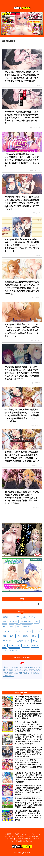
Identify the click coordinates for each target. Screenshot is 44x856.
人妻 (4, 650)
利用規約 (16, 834)
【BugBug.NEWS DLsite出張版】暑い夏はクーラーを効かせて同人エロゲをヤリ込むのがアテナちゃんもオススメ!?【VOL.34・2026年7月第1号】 (28, 815)
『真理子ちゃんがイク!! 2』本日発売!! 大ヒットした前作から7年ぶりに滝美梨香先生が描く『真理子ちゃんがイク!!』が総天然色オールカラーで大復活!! (28, 777)
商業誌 (25, 636)
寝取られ (34, 636)
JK (4, 645)
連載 (11, 626)
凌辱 (36, 622)
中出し (35, 641)
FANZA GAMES (26, 622)
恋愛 (4, 636)
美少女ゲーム (7, 617)
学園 (4, 622)
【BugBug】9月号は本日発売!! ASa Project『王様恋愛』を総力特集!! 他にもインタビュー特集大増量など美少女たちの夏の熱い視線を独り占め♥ (28, 701)
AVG (17, 617)
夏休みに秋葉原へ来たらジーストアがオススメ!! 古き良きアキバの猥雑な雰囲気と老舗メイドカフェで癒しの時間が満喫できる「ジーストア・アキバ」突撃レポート (28, 739)
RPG (4, 626)
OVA (11, 636)
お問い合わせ (21, 836)
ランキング (13, 622)
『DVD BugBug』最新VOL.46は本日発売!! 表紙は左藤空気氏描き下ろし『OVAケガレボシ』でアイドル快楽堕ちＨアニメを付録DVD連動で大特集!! (28, 790)
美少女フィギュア (23, 641)
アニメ (18, 631)
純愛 (18, 636)
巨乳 (24, 617)
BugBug (32, 617)
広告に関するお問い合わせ (24, 841)
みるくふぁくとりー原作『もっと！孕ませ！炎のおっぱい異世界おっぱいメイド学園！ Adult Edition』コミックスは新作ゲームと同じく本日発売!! (28, 764)
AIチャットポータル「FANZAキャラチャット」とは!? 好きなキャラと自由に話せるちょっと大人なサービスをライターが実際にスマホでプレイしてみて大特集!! (28, 726)
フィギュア (27, 631)
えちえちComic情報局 (23, 839)
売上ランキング (14, 645)
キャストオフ (14, 650)
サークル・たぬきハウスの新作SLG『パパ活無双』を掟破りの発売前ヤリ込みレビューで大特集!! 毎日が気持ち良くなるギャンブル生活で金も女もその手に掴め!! (28, 751)
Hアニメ (38, 631)
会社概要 (8, 834)
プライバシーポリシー (29, 834)
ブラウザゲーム (8, 641)
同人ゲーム (27, 626)
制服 (18, 626)
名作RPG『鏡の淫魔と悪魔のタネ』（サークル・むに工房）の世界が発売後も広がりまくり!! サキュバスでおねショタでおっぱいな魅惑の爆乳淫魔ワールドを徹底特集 (28, 802)
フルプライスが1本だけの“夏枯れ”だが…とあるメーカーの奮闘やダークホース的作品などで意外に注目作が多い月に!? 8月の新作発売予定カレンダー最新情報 (28, 713)
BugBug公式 (9, 839)
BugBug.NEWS (33, 836)
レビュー (35, 645)
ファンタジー (7, 631)
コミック (26, 645)
